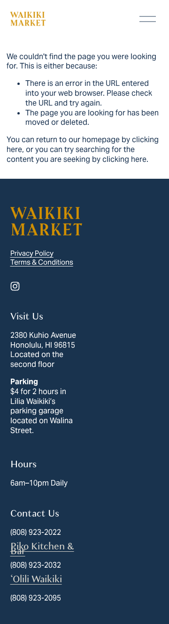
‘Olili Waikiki (36, 579)
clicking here (124, 159)
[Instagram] (15, 286)
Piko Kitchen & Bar (42, 549)
